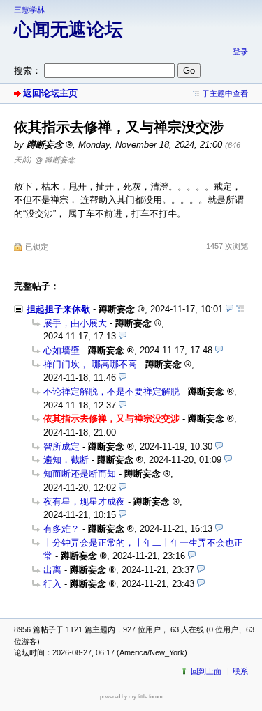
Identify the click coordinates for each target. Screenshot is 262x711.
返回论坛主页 (50, 93)
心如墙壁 (61, 350)
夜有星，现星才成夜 (84, 501)
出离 (52, 570)
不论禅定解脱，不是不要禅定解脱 (111, 391)
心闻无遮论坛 (68, 29)
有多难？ (61, 528)
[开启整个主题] (240, 309)
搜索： (27, 71)
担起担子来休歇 (58, 309)
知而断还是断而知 (79, 473)
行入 (52, 584)
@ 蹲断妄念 (55, 159)
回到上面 (206, 671)
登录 (240, 51)
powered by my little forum (131, 697)
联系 (240, 671)
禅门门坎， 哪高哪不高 (90, 364)
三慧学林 (29, 10)
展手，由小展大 (75, 323)
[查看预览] (229, 309)
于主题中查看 (225, 93)
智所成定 (61, 446)
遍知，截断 (66, 459)
